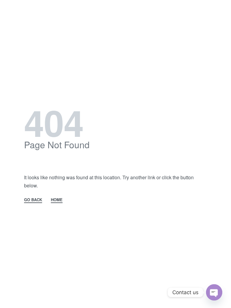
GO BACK (33, 200)
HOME (57, 200)
